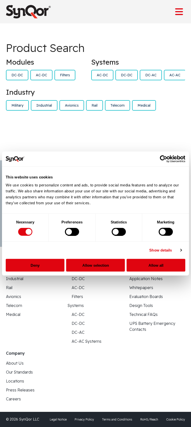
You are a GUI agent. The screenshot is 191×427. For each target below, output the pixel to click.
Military (17, 105)
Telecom (117, 105)
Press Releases (20, 389)
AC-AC (174, 75)
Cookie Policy (175, 419)
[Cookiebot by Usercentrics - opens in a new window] (163, 159)
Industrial (44, 105)
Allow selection (95, 265)
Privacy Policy (84, 419)
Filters (65, 75)
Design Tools (141, 305)
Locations (15, 381)
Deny (35, 265)
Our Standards (19, 372)
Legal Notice (58, 419)
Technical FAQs (143, 314)
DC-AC (150, 75)
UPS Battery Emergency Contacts (152, 326)
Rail (94, 105)
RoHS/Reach (149, 419)
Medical (144, 105)
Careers (13, 398)
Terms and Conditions (117, 419)
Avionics (72, 105)
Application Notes (146, 278)
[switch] (72, 232)
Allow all (155, 265)
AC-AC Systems (86, 341)
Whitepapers (141, 287)
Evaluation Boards (146, 296)
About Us (15, 363)
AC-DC (41, 75)
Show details (160, 250)
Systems (76, 305)
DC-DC (17, 75)
